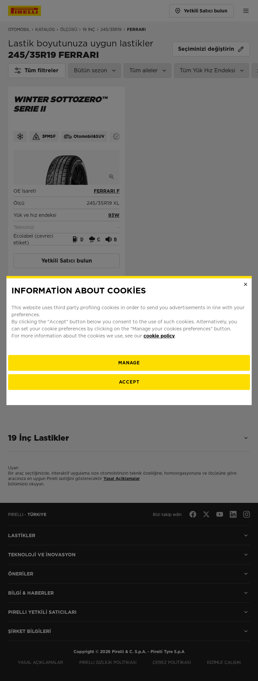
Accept (129, 382)
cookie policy (159, 335)
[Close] (246, 284)
